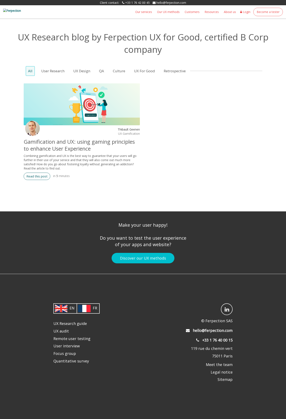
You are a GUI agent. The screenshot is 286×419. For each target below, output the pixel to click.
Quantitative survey (71, 360)
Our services (143, 12)
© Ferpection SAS (217, 320)
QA (101, 71)
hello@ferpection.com (171, 3)
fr (95, 308)
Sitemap (225, 379)
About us (230, 12)
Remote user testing (71, 338)
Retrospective (175, 71)
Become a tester (268, 12)
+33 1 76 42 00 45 (137, 3)
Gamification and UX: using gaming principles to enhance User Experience (79, 145)
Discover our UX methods (143, 258)
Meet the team (219, 364)
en (72, 308)
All (30, 71)
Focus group (64, 353)
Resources (212, 12)
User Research (52, 71)
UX (120, 134)
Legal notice (222, 372)
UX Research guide (70, 323)
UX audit (61, 331)
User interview (66, 345)
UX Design (81, 71)
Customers (192, 12)
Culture (119, 71)
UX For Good (144, 71)
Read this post (37, 176)
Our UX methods (168, 12)
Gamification (131, 134)
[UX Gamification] (82, 104)
